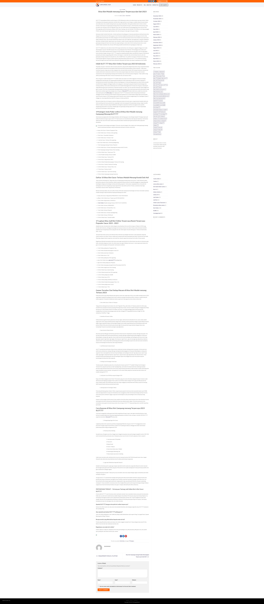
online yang (109, 92)
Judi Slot (155, 200)
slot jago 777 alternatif (158, 129)
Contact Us (155, 5)
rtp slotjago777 (164, 114)
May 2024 (155, 29)
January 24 (155, 194)
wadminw (128, 15)
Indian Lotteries (157, 192)
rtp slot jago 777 (157, 114)
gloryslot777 (112, 260)
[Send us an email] (156, 1)
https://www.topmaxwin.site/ (159, 98)
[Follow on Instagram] (151, 1)
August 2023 (156, 47)
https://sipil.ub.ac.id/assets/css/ (160, 89)
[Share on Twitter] (123, 536)
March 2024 (156, 34)
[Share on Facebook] (121, 536)
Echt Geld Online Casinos (159, 186)
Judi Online (155, 197)
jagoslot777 (156, 100)
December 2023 (157, 42)
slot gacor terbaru (157, 120)
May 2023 (155, 55)
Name (99, 580)
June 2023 (155, 53)
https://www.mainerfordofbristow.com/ (161, 96)
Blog (131, 600)
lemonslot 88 (156, 102)
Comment (100, 568)
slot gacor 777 (156, 118)
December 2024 (157, 16)
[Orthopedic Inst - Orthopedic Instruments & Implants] (103, 4)
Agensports (162, 71)
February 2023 (156, 63)
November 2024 (157, 18)
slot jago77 (164, 120)
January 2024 (156, 39)
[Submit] (167, 1)
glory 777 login (161, 73)
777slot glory (131, 541)
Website (134, 580)
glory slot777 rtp (164, 84)
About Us (149, 5)
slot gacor (163, 116)
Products (139, 5)
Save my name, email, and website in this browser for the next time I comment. (118, 586)
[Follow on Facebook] (149, 1)
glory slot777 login (157, 82)
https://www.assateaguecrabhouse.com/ (161, 93)
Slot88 (154, 210)
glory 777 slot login (157, 78)
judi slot (160, 100)
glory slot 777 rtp (157, 84)
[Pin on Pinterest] (126, 536)
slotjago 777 (156, 125)
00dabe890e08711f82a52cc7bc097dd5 (108, 556)
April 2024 (155, 32)
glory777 (155, 73)
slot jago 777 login (157, 131)
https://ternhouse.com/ (158, 91)
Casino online (156, 178)
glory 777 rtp (156, 76)
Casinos (155, 181)
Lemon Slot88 (162, 105)
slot (159, 116)
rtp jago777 (156, 111)
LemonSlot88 (156, 105)
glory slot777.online (157, 87)
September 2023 (157, 45)
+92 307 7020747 (100, 1)
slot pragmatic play (157, 134)
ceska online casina (157, 184)
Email (116, 580)
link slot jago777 (157, 107)
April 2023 (155, 58)
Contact (136, 600)
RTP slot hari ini (162, 111)
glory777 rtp (162, 76)
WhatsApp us (6, 600)
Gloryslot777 (125, 91)
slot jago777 (156, 122)
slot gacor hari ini (163, 118)
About (127, 600)
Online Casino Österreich (159, 202)
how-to (155, 189)
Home (134, 5)
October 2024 (156, 21)
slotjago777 (162, 122)
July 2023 (155, 50)
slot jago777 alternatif (158, 127)
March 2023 (156, 61)
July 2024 (155, 26)
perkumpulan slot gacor (158, 109)
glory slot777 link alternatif (159, 80)
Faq (145, 5)
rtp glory (165, 109)
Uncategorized (156, 213)
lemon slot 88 (162, 102)
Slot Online (122, 9)
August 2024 (156, 24)
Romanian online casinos (159, 205)
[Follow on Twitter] (153, 1)
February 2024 (156, 37)
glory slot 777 (164, 78)
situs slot (155, 116)
